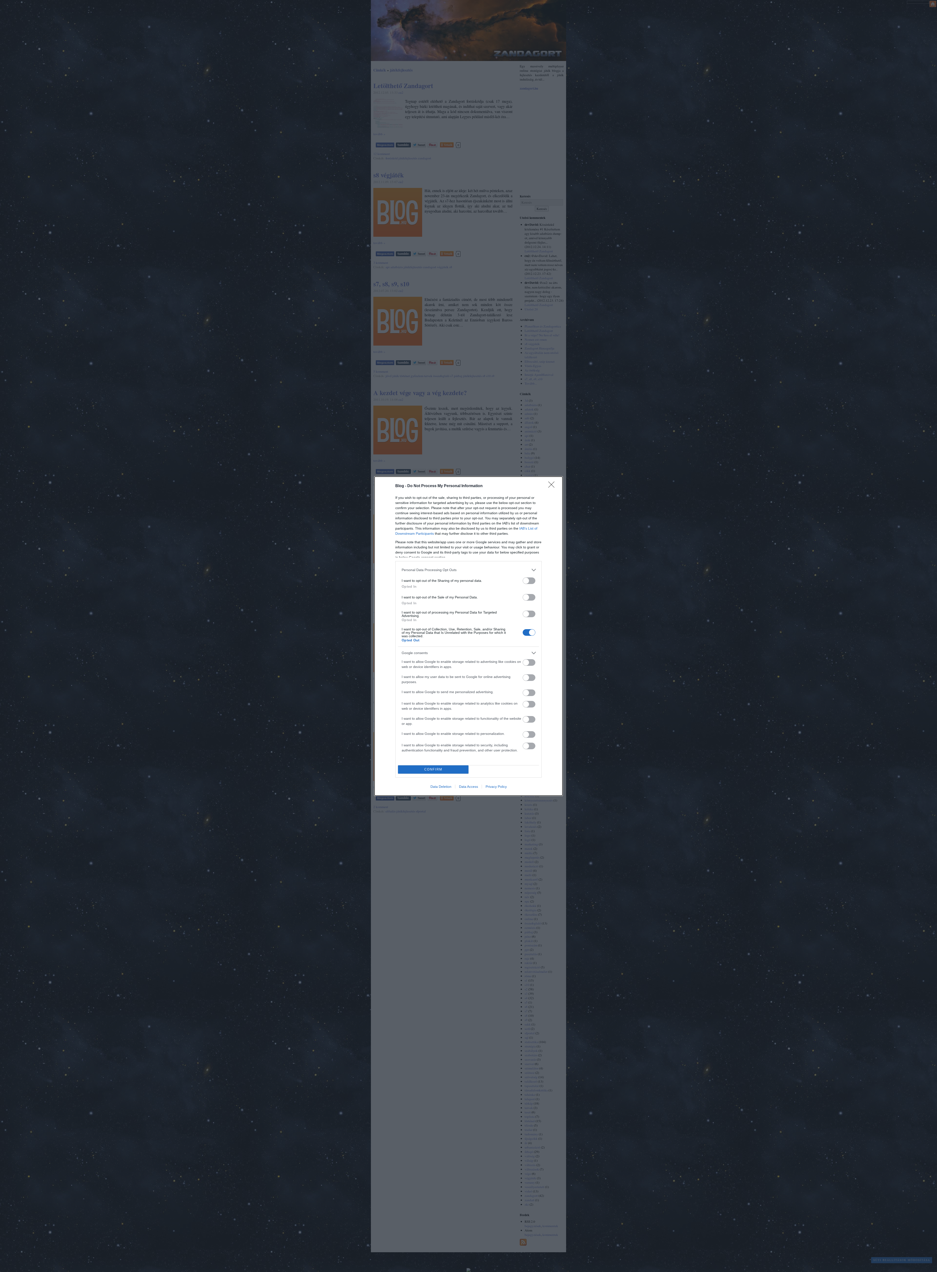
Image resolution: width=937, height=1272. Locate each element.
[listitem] (468, 570)
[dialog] (468, 636)
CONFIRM (433, 769)
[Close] (553, 486)
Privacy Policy (496, 787)
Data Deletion (440, 787)
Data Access (468, 787)
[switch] (529, 580)
